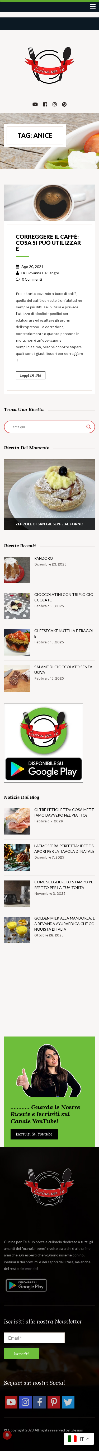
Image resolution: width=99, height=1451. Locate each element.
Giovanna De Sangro (42, 273)
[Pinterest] (54, 1402)
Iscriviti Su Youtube (34, 1134)
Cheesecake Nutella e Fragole (64, 633)
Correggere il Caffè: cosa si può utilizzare (48, 242)
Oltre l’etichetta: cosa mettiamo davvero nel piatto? (64, 812)
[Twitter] (68, 1402)
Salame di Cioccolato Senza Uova (63, 670)
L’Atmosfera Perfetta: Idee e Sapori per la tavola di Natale (64, 849)
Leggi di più (30, 375)
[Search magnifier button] (88, 427)
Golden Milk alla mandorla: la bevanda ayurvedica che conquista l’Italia (64, 923)
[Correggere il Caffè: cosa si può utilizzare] (49, 202)
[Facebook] (39, 1402)
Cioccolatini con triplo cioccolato (63, 597)
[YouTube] (11, 1402)
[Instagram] (25, 1402)
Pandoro (43, 558)
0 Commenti (32, 279)
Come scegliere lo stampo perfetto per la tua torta (63, 885)
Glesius (76, 1430)
